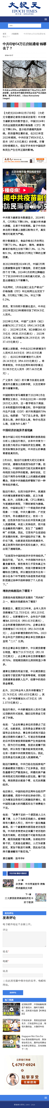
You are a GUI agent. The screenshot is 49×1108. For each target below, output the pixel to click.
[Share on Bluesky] (40, 105)
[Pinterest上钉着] (16, 105)
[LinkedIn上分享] (13, 105)
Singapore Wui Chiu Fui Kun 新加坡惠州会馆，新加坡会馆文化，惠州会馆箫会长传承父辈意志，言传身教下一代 (34, 1042)
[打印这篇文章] (24, 105)
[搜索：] (23, 25)
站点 (5, 971)
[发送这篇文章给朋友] (20, 105)
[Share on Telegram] (36, 105)
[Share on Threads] (44, 105)
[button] (45, 19)
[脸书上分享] (5, 105)
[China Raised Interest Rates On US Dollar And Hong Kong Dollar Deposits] (24, 86)
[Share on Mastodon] (32, 105)
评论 (5, 929)
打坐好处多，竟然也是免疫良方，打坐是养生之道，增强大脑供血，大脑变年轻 (34, 1023)
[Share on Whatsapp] (28, 105)
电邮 (5, 961)
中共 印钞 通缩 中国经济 (18, 873)
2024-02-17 (9, 55)
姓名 (5, 951)
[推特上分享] (9, 105)
